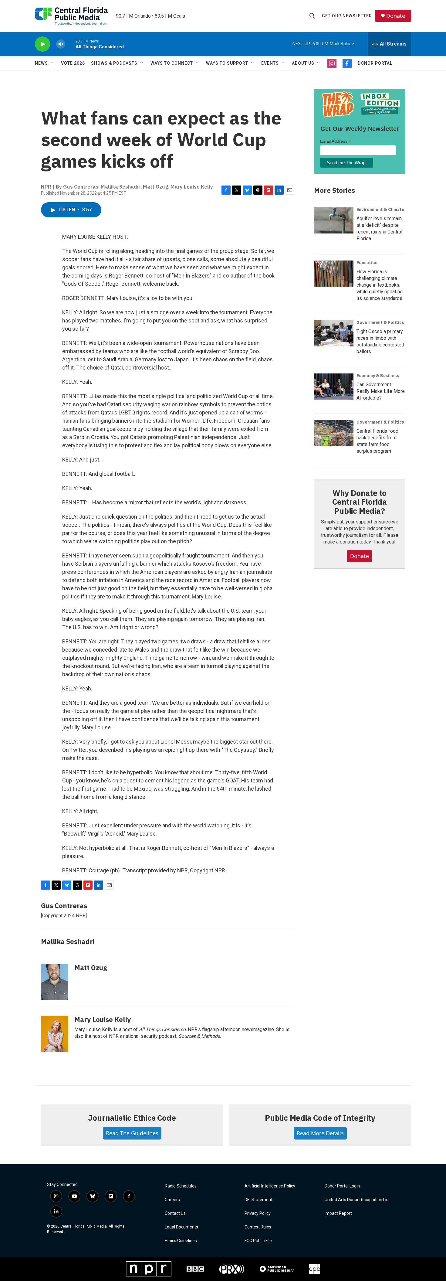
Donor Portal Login (342, 1186)
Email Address (335, 141)
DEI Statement (258, 1200)
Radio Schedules (181, 1186)
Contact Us (175, 1213)
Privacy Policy (258, 1213)
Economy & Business (377, 375)
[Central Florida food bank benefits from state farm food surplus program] (333, 433)
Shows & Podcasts (114, 63)
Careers (172, 1200)
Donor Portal (375, 63)
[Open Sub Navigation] (52, 63)
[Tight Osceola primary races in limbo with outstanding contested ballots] (333, 333)
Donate (395, 16)
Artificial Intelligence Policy (270, 1186)
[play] (42, 44)
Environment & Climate (380, 209)
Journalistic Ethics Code (132, 1117)
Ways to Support (227, 63)
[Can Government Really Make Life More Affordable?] (333, 386)
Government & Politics (380, 322)
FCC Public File (258, 1240)
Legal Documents (181, 1227)
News (41, 63)
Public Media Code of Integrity (320, 1117)
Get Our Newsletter (347, 15)
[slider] (70, 44)
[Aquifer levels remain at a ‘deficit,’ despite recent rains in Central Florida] (333, 220)
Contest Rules (258, 1227)
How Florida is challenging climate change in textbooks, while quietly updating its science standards (379, 285)
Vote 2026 (73, 63)
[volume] (61, 44)
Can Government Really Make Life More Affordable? (380, 391)
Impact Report (338, 1213)
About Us (303, 63)
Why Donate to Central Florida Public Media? (359, 502)
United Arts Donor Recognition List (357, 1200)
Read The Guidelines (132, 1133)
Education (366, 262)
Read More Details (320, 1133)
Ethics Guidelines (181, 1240)
